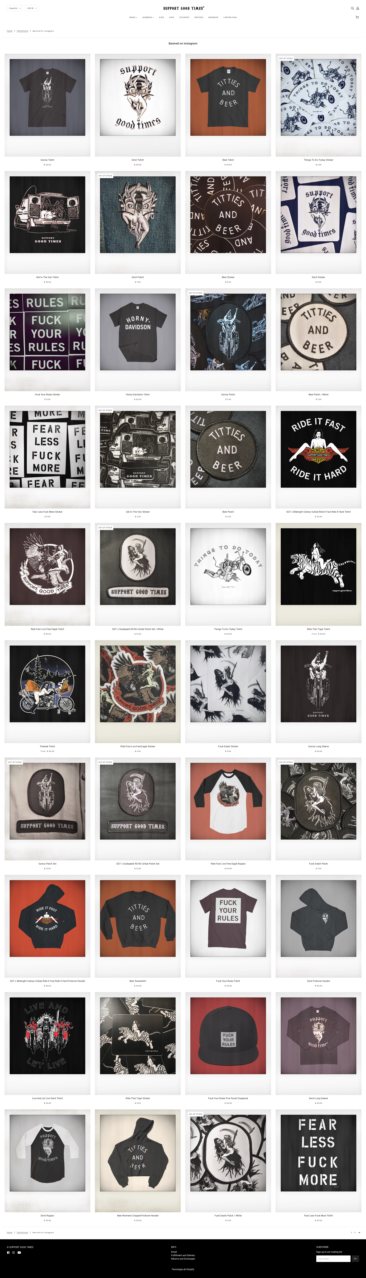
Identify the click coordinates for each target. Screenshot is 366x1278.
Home (9, 31)
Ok (355, 1258)
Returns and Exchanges (183, 1258)
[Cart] (357, 17)
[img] (352, 8)
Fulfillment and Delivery (183, 1255)
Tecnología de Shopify (183, 1269)
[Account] (357, 8)
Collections (22, 31)
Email (174, 1252)
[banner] (183, 8)
